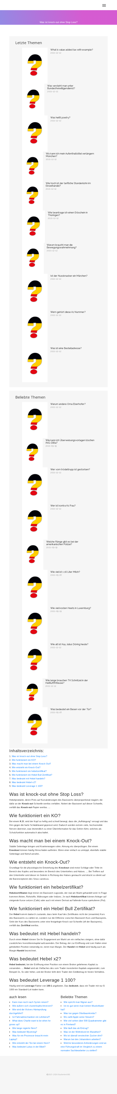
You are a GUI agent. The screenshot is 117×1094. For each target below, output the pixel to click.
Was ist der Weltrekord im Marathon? (82, 1032)
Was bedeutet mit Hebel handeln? (28, 778)
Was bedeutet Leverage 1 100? (27, 786)
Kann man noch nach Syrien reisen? (30, 1002)
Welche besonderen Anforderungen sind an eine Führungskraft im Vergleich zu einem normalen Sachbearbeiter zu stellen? (83, 1047)
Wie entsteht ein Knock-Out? (26, 767)
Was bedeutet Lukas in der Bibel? (29, 1046)
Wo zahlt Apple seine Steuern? (79, 1017)
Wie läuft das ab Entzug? (76, 1028)
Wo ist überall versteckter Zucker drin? (83, 1035)
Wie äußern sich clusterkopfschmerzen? (32, 1006)
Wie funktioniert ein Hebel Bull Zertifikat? (32, 775)
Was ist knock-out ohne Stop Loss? (29, 756)
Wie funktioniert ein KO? (24, 760)
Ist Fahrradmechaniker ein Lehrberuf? (31, 1017)
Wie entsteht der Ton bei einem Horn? (31, 1043)
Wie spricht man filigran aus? (78, 1002)
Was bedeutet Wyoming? (24, 1032)
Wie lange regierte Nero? (24, 1028)
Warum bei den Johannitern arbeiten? (82, 1039)
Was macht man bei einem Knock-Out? (31, 763)
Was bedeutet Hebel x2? (24, 782)
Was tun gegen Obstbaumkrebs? (80, 1013)
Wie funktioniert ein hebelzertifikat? (29, 771)
